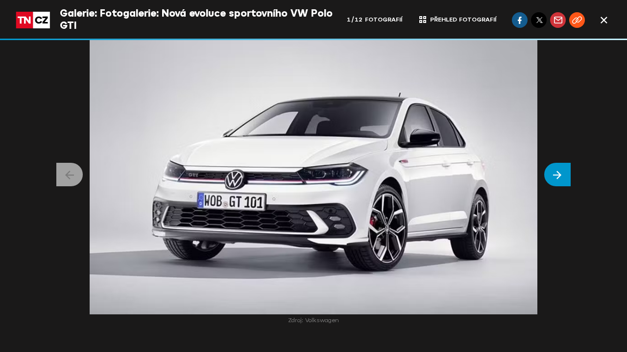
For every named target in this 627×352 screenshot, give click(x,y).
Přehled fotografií (463, 19)
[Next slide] (557, 174)
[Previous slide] (69, 174)
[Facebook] (520, 20)
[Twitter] (539, 20)
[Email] (558, 20)
